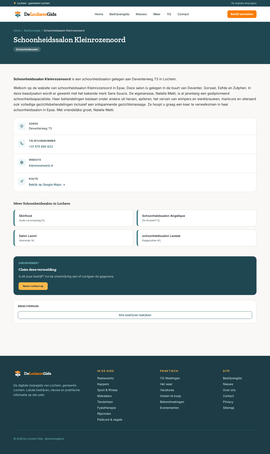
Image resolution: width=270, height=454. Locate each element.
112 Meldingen (170, 378)
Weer (157, 14)
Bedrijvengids (119, 14)
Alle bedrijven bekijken (135, 315)
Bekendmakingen (172, 402)
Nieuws (141, 14)
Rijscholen (104, 413)
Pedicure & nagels (109, 419)
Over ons (229, 390)
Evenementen (169, 407)
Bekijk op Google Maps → (47, 184)
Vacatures (167, 390)
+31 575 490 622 (41, 146)
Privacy (228, 402)
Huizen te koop (170, 396)
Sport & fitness (107, 390)
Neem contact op (33, 286)
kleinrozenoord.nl (41, 165)
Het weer (166, 384)
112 (169, 14)
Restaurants (105, 378)
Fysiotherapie (106, 407)
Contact (183, 14)
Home (99, 14)
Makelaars (104, 396)
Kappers (103, 384)
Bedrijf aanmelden (242, 14)
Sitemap (228, 407)
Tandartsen (105, 402)
